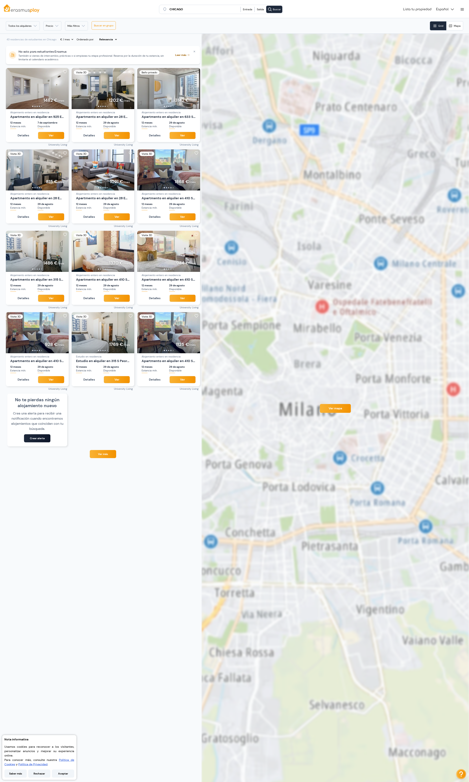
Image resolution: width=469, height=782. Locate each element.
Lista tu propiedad (417, 9)
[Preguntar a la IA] (461, 774)
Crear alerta (37, 438)
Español (442, 9)
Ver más (103, 454)
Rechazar (39, 773)
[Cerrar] (194, 51)
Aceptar (63, 773)
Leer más (180, 55)
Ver (51, 135)
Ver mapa (335, 408)
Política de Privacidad (32, 764)
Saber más (15, 773)
